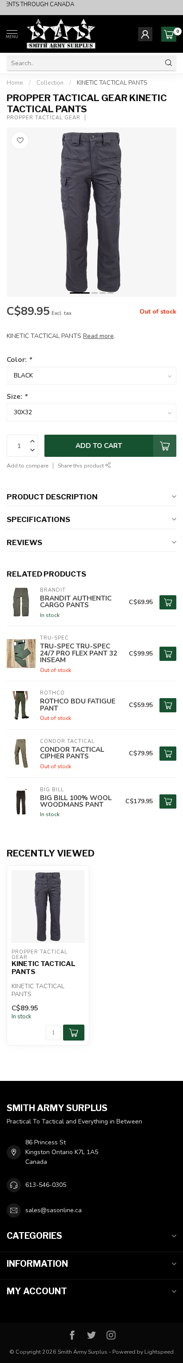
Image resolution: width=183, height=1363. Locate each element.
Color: (19, 359)
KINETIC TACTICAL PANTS (112, 83)
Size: (17, 396)
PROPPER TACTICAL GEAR (43, 117)
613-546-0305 (45, 1185)
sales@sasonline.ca (53, 1210)
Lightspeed (159, 1351)
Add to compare (27, 465)
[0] (168, 34)
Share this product (81, 465)
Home (15, 83)
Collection (50, 83)
